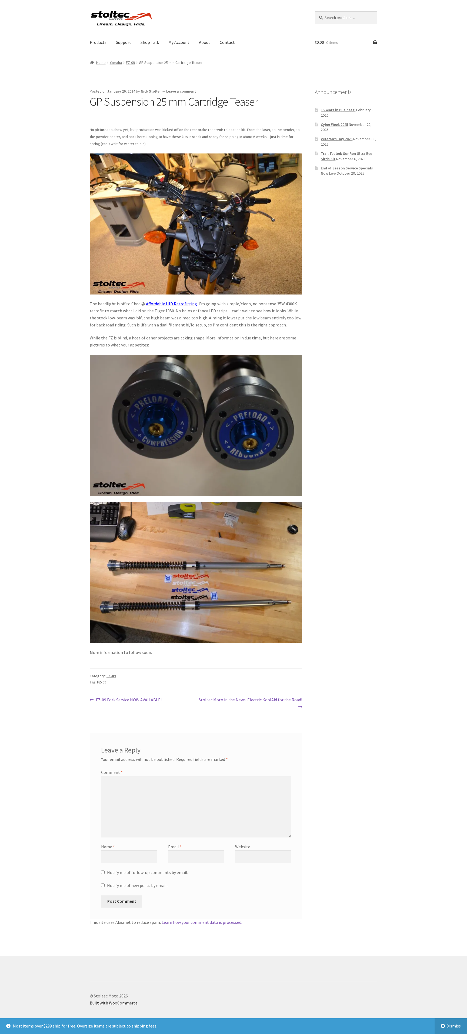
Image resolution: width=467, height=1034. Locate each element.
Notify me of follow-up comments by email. (147, 872)
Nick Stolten (151, 91)
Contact (227, 42)
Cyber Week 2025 (334, 124)
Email (175, 846)
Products (98, 42)
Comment (112, 772)
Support (123, 42)
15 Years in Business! (338, 109)
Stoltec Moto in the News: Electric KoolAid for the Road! (250, 703)
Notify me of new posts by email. (137, 885)
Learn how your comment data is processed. (202, 922)
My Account (178, 42)
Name (108, 846)
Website (242, 846)
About (204, 42)
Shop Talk (150, 42)
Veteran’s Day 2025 (336, 138)
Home (101, 62)
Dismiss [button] (453, 1026)
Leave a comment (181, 91)
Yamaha (116, 62)
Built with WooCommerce (114, 1003)
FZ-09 (130, 62)
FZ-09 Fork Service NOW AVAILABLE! (129, 700)
